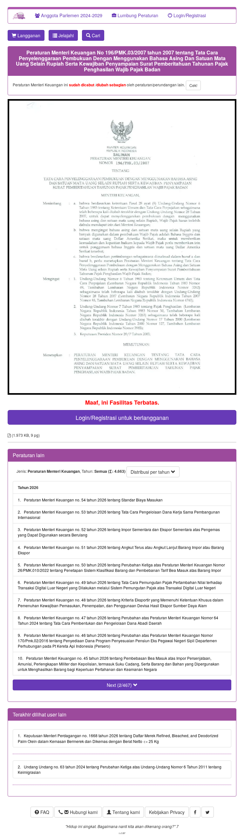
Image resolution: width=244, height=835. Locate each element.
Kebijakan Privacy (167, 812)
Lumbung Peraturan (137, 15)
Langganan (28, 35)
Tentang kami (125, 812)
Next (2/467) (120, 685)
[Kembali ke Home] (19, 15)
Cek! (193, 85)
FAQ (44, 812)
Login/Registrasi (189, 15)
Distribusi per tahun (151, 472)
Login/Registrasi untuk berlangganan (122, 417)
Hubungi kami (83, 812)
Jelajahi (65, 35)
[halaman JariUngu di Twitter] (207, 812)
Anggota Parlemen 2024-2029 (71, 15)
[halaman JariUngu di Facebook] (195, 812)
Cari (95, 35)
